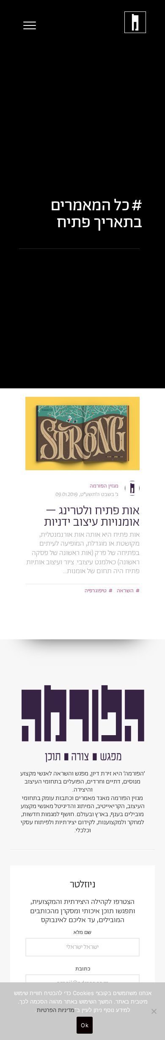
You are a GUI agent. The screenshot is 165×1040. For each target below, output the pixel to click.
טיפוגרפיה (96, 591)
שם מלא (82, 933)
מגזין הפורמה (104, 486)
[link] (82, 433)
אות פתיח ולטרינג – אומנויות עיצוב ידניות (92, 516)
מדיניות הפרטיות (55, 1010)
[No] (154, 1011)
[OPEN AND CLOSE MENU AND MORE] (27, 25)
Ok (84, 1025)
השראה (125, 591)
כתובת (82, 969)
